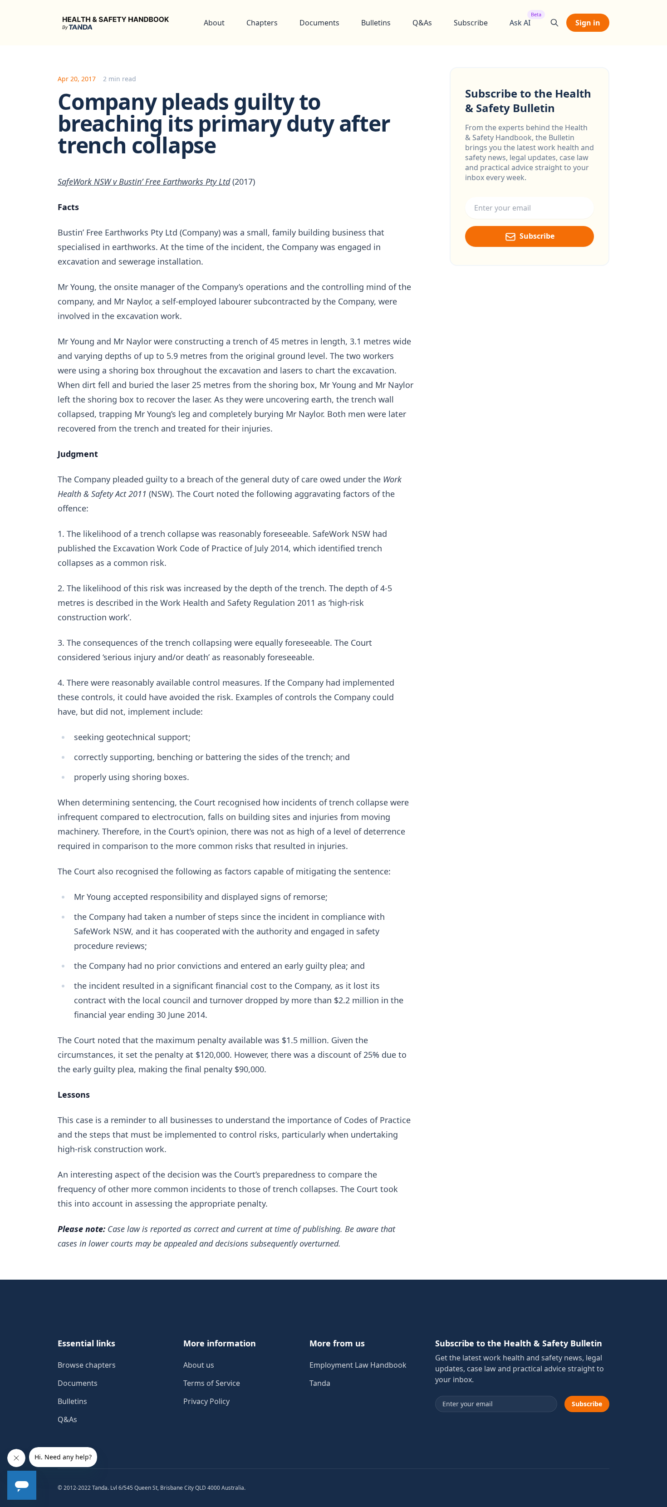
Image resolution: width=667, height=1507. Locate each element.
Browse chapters (87, 1365)
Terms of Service (211, 1383)
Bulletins (376, 23)
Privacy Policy (206, 1401)
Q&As (422, 23)
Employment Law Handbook (358, 1365)
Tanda (319, 1383)
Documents (319, 23)
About (214, 23)
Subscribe (471, 23)
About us (198, 1365)
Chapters (262, 23)
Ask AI (520, 22)
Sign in (587, 23)
